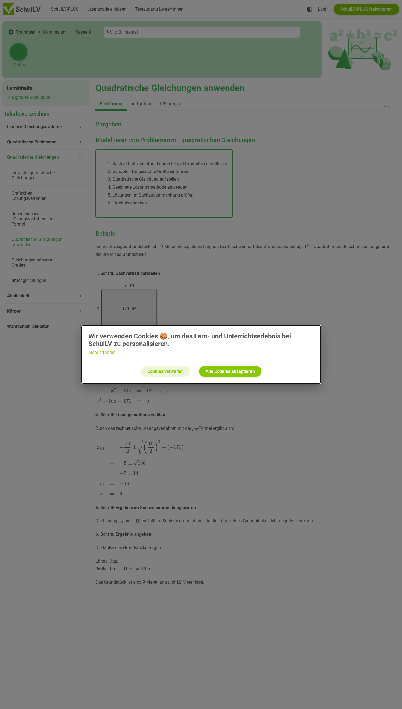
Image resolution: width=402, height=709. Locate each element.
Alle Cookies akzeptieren (230, 371)
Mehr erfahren (101, 352)
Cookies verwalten (165, 371)
